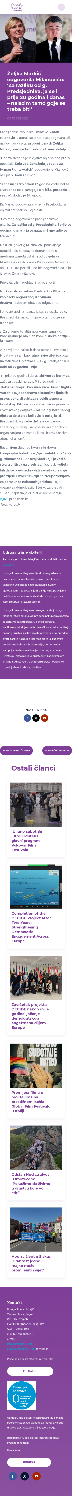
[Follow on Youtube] (44, 718)
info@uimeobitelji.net (19, 1343)
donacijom (9, 565)
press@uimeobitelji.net (20, 1348)
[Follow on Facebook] (27, 718)
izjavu (4, 499)
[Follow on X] (36, 718)
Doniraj (29, 1462)
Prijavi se (30, 1371)
